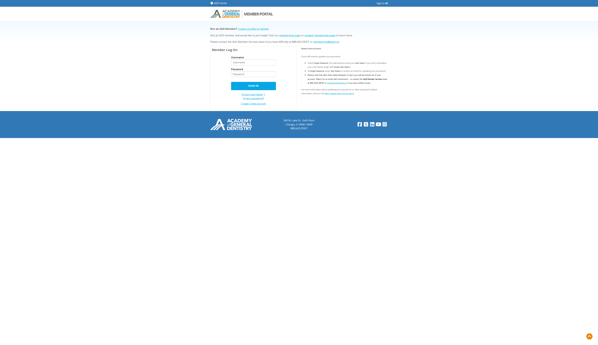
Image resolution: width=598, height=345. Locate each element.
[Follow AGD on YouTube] (378, 125)
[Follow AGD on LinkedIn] (372, 125)
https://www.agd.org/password (339, 93)
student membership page (319, 35)
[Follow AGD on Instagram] (385, 125)
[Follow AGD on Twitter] (366, 125)
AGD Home (220, 3)
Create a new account (253, 103)
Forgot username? (252, 94)
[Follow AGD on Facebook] (360, 125)
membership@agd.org (326, 42)
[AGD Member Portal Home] (241, 13)
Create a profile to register (253, 29)
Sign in (380, 3)
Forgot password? (253, 98)
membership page (290, 35)
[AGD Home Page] (231, 124)
